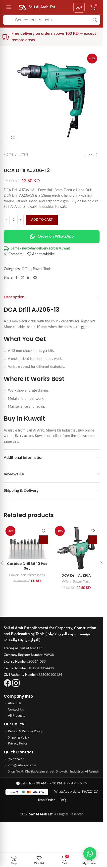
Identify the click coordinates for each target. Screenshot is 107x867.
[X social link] (22, 277)
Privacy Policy (18, 743)
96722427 (16, 759)
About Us (14, 703)
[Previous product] (85, 154)
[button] (43, 539)
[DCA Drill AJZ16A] (76, 547)
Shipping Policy (18, 737)
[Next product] (97, 154)
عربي (79, 6)
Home (8, 154)
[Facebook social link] (16, 277)
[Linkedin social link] (29, 277)
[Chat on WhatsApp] (89, 853)
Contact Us (16, 709)
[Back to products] (91, 154)
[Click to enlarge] (13, 137)
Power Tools (42, 269)
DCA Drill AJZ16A (76, 575)
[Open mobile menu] (9, 7)
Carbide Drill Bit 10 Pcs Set (27, 566)
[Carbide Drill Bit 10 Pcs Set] (27, 541)
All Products (16, 715)
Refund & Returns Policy (25, 731)
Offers (23, 154)
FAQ (62, 800)
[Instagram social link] (16, 685)
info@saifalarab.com (22, 765)
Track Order (46, 800)
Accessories (36, 575)
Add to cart (42, 219)
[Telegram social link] (35, 277)
